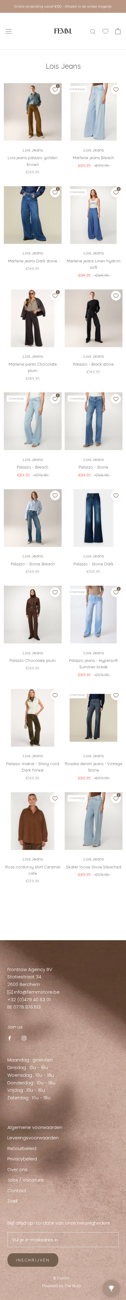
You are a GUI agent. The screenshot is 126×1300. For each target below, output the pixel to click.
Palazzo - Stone (93, 467)
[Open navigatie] (9, 31)
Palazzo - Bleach (32, 467)
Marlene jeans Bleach (93, 157)
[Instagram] (24, 1038)
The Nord (73, 1285)
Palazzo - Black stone (93, 364)
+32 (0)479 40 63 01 (28, 999)
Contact (16, 1190)
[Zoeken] (93, 31)
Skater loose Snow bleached (93, 866)
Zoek (12, 1201)
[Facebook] (9, 1038)
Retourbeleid (21, 1148)
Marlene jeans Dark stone (32, 260)
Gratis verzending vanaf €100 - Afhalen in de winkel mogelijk (63, 6)
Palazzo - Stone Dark (93, 563)
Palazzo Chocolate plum (32, 660)
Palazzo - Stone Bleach (33, 563)
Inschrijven (33, 1260)
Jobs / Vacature (25, 1180)
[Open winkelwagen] (117, 31)
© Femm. (61, 1278)
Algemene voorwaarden (34, 1127)
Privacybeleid (22, 1159)
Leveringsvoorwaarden (33, 1137)
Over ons (17, 1169)
